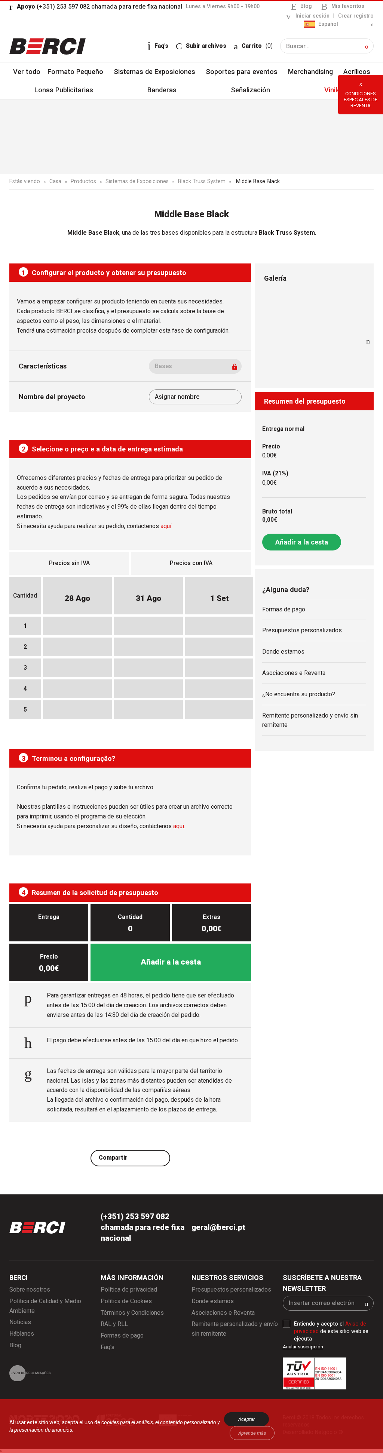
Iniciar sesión (312, 16)
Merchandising (310, 71)
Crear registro (356, 16)
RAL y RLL (114, 1323)
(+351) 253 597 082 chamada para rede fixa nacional (99, 6)
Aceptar (246, 1419)
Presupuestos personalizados (302, 630)
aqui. (179, 826)
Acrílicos (356, 71)
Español (327, 24)
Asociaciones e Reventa (293, 672)
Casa (55, 181)
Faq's (107, 1347)
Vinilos (334, 90)
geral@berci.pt (218, 1227)
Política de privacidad (129, 1289)
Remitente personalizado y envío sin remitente (310, 720)
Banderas (162, 90)
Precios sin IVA (69, 563)
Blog (306, 6)
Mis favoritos (347, 6)
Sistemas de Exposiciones (154, 71)
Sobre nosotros (29, 1289)
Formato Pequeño (75, 71)
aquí (165, 526)
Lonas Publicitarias (63, 90)
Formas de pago (283, 609)
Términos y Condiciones (132, 1312)
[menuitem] (339, 24)
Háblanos (21, 1333)
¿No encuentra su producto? (298, 694)
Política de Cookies (126, 1301)
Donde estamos (283, 651)
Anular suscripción (303, 1346)
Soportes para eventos (242, 71)
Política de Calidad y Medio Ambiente (45, 1306)
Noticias (20, 1322)
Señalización (250, 90)
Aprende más (252, 1433)
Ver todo (26, 71)
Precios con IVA (191, 563)
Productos (83, 181)
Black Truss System (202, 181)
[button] (367, 46)
